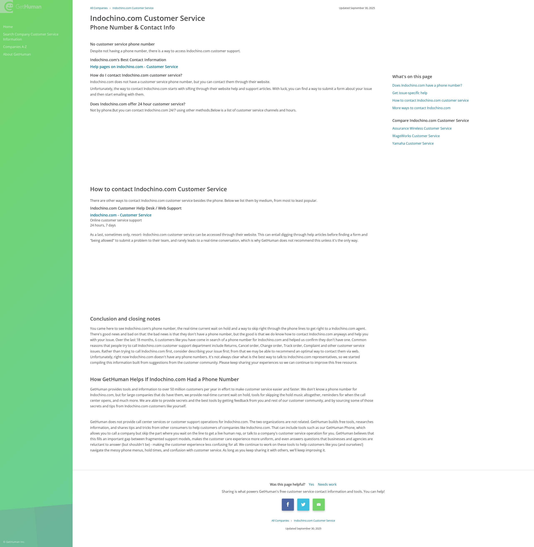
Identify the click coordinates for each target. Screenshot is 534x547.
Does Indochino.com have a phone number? (427, 85)
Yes (311, 484)
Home (8, 26)
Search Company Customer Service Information (30, 37)
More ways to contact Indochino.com (421, 108)
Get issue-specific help (409, 93)
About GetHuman (17, 54)
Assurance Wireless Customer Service (422, 128)
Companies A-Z (15, 46)
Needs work (327, 484)
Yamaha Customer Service (413, 143)
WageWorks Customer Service (416, 136)
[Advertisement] (215, 148)
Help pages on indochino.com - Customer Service (134, 66)
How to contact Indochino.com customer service (430, 100)
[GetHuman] (20, 6)
